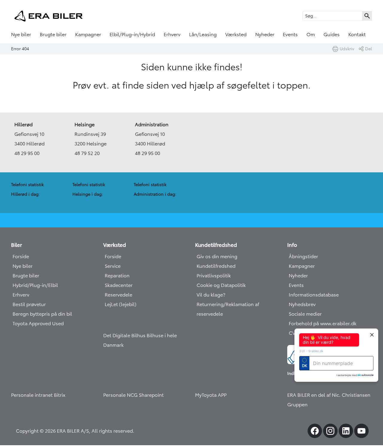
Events (290, 34)
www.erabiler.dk (338, 323)
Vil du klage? (211, 295)
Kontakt (357, 34)
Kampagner (88, 34)
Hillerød (23, 124)
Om (310, 34)
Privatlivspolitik (214, 276)
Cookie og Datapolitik (221, 285)
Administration (151, 124)
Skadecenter (119, 285)
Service (113, 266)
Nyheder (264, 34)
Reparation (117, 276)
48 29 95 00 (26, 153)
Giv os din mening (217, 256)
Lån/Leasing (203, 34)
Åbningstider (303, 256)
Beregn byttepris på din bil (42, 314)
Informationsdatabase (314, 295)
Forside (21, 256)
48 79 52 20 (87, 153)
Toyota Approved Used (38, 323)
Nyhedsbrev (302, 304)
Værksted (236, 34)
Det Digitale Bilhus (125, 335)
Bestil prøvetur (29, 304)
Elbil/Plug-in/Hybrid (132, 34)
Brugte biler (53, 34)
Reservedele (118, 295)
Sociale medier (305, 314)
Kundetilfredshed (216, 266)
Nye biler (21, 34)
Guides (331, 34)
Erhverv (172, 34)
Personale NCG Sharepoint (133, 395)
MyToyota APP (211, 395)
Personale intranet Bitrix (38, 395)
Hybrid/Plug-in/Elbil (35, 285)
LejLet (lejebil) (120, 304)
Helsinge (85, 124)
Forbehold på (304, 323)
